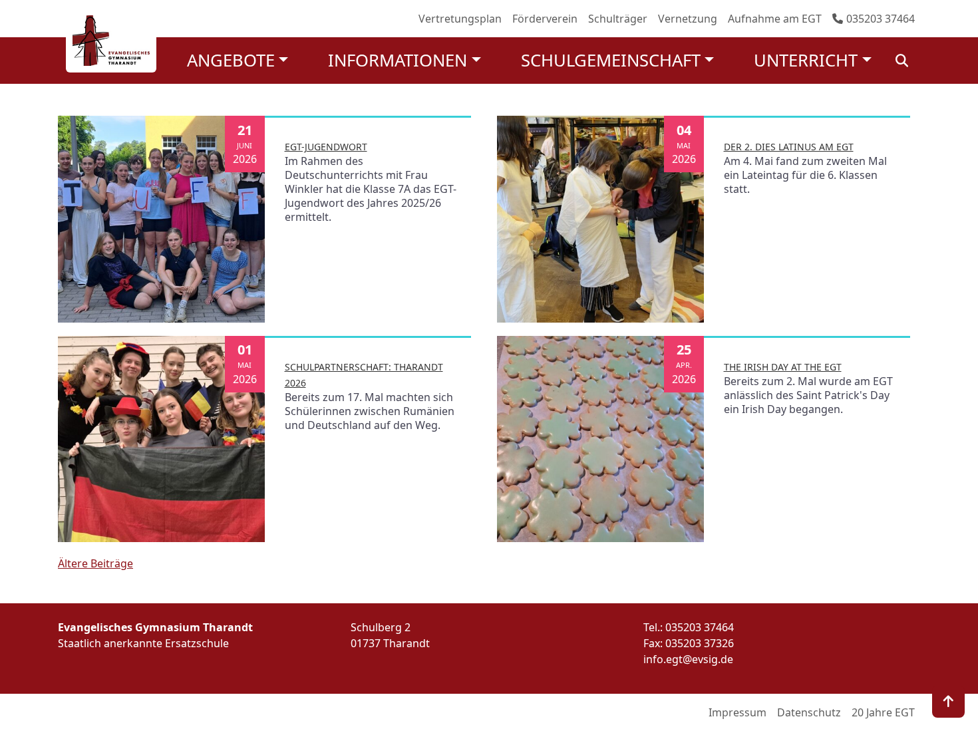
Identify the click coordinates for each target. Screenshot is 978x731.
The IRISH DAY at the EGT (783, 367)
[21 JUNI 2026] (161, 218)
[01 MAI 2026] (161, 437)
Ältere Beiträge (95, 563)
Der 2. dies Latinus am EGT (789, 146)
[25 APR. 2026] (600, 437)
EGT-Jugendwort (326, 146)
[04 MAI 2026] (600, 218)
